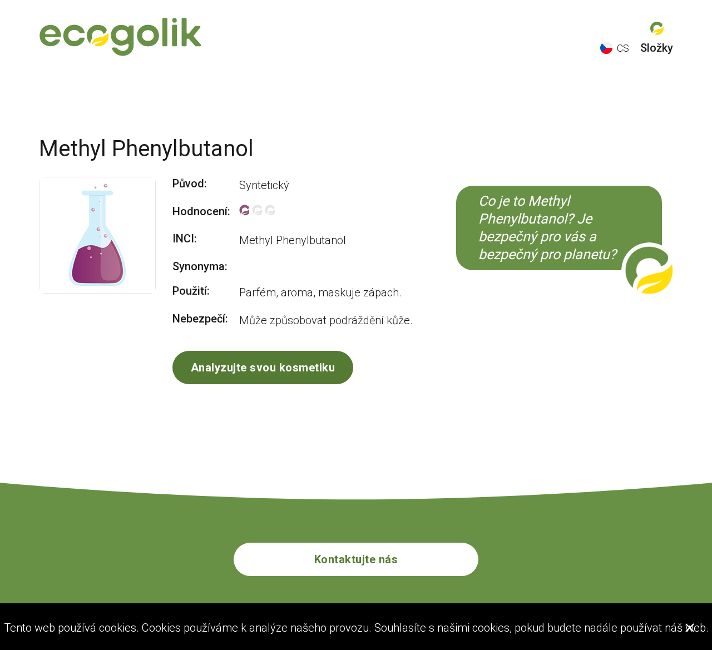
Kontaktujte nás (356, 559)
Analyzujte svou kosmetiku (263, 367)
